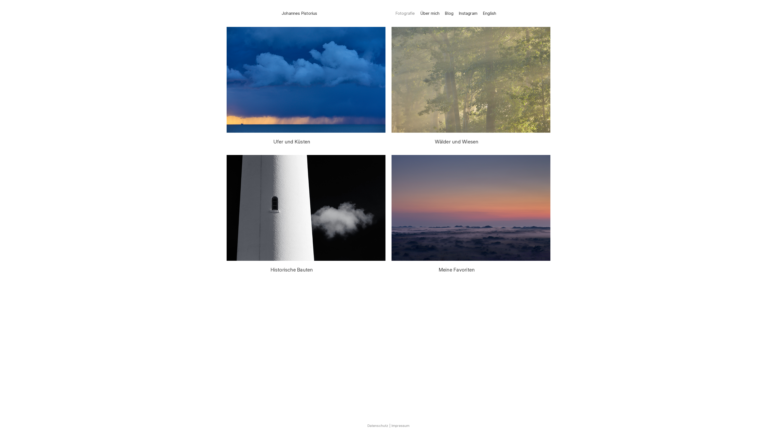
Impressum (401, 426)
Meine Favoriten (457, 270)
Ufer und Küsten (291, 142)
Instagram (468, 13)
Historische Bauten (292, 270)
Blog (449, 13)
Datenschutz (377, 426)
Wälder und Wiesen (456, 142)
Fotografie (405, 13)
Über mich (430, 13)
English (489, 13)
